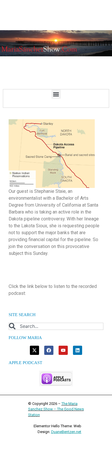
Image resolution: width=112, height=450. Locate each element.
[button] (56, 94)
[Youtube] (63, 350)
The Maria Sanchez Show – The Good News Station (56, 409)
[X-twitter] (34, 350)
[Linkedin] (77, 350)
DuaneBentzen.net (66, 432)
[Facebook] (48, 350)
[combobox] (56, 326)
